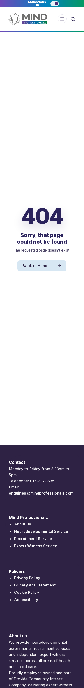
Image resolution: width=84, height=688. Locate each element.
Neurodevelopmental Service (41, 531)
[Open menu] (62, 18)
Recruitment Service (33, 538)
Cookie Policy (26, 592)
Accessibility (26, 599)
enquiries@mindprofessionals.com (41, 493)
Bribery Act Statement (35, 585)
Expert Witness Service (35, 546)
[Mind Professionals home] (27, 19)
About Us (22, 524)
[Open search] (73, 19)
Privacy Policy (27, 577)
